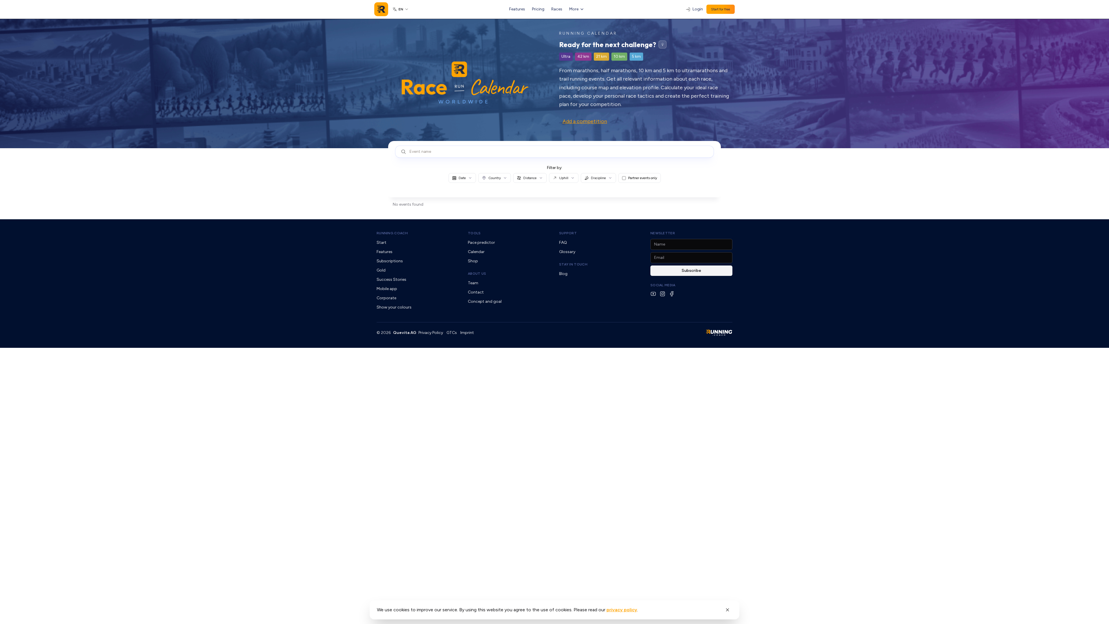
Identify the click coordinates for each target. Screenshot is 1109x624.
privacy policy (621, 609)
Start (381, 242)
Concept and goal (485, 301)
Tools (474, 233)
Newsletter (662, 233)
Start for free (720, 9)
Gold (381, 270)
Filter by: (554, 167)
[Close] (727, 609)
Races (556, 9)
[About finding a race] (662, 44)
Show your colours (394, 307)
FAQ (563, 242)
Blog (563, 273)
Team (473, 283)
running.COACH (392, 233)
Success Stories (391, 279)
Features (517, 9)
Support (568, 233)
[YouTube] (653, 294)
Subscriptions (390, 261)
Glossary (567, 251)
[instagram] (662, 294)
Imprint (467, 332)
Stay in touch (573, 264)
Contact (476, 292)
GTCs (451, 332)
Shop (473, 261)
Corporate (386, 298)
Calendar (476, 251)
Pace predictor (481, 242)
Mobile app (387, 288)
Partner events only (642, 178)
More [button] (573, 9)
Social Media (663, 285)
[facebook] (672, 294)
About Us (477, 274)
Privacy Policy (430, 332)
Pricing (538, 9)
